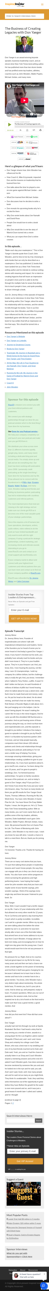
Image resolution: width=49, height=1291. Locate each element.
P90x (24, 482)
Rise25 (11, 405)
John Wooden (12, 387)
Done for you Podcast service (25, 431)
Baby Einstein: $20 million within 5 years (24, 1223)
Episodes (13, 1270)
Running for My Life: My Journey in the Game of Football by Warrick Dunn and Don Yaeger (22, 376)
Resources (33, 1270)
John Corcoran (23, 581)
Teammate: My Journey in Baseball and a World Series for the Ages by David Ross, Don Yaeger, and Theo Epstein (23, 356)
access (13, 1169)
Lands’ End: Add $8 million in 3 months (24, 1219)
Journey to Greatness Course (19, 345)
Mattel (17, 486)
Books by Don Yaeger (15, 349)
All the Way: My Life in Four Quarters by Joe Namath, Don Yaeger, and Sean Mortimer (23, 366)
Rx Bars (24, 486)
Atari (29, 482)
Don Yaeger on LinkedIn (17, 341)
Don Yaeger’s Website (16, 337)
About (22, 1270)
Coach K (10, 383)
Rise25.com (35, 573)
